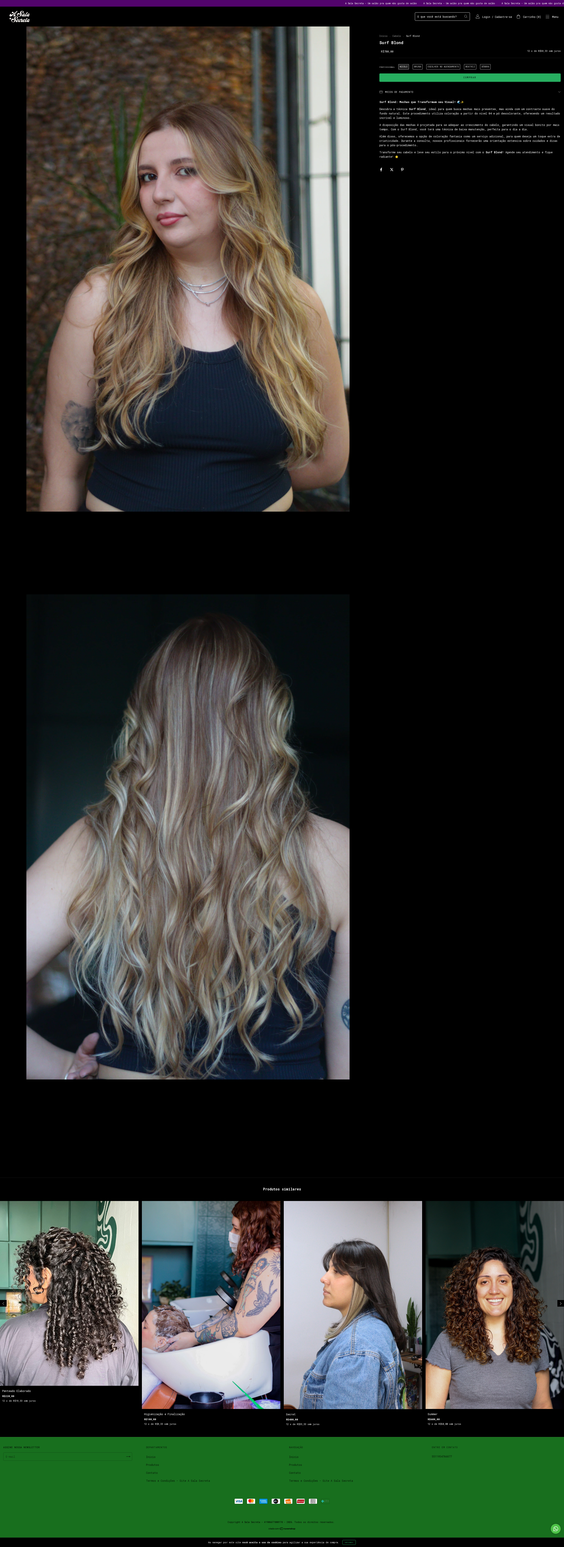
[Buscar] (465, 16)
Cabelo (397, 36)
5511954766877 (442, 1456)
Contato (152, 1472)
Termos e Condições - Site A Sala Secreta (178, 1480)
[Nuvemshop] (282, 1529)
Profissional (387, 67)
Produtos (152, 1465)
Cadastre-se (503, 17)
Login (486, 17)
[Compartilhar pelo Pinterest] (402, 169)
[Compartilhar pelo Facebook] (381, 169)
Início (383, 36)
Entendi (349, 1542)
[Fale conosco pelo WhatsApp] (556, 1529)
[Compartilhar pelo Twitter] (392, 169)
